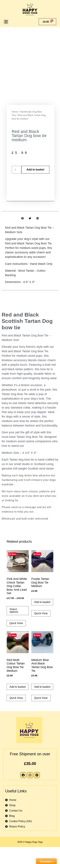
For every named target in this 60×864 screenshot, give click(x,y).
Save (14, 554)
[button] (6, 22)
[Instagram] (30, 775)
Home (15, 111)
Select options (14, 610)
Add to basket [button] (42, 602)
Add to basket (35, 169)
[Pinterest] (37, 775)
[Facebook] (23, 775)
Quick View (16, 623)
